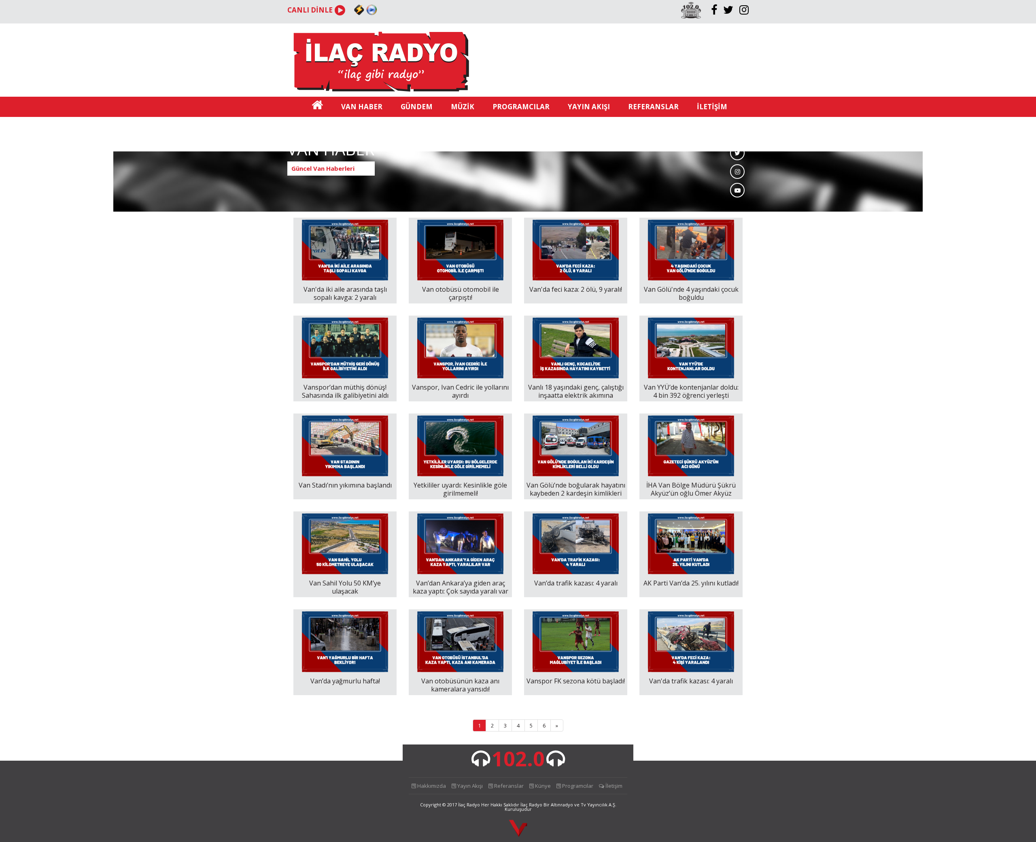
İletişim (613, 785)
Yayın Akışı (469, 785)
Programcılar (577, 785)
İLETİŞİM (712, 106)
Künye (542, 785)
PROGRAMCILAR (521, 106)
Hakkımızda (431, 785)
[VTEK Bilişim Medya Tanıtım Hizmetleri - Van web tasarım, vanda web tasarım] (518, 829)
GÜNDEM (417, 106)
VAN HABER (361, 106)
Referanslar (508, 785)
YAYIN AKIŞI (589, 106)
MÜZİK (462, 106)
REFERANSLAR (653, 106)
